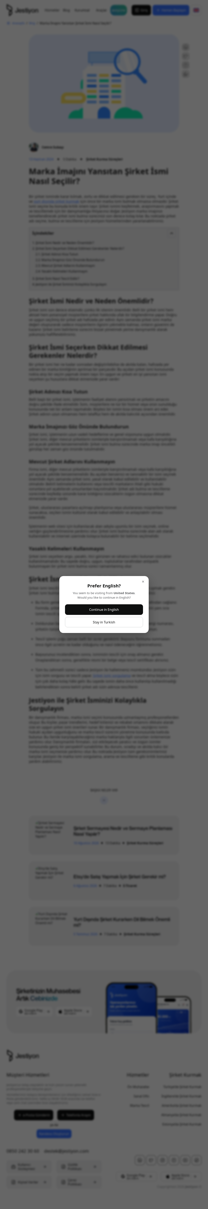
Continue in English (104, 609)
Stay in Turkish (104, 622)
